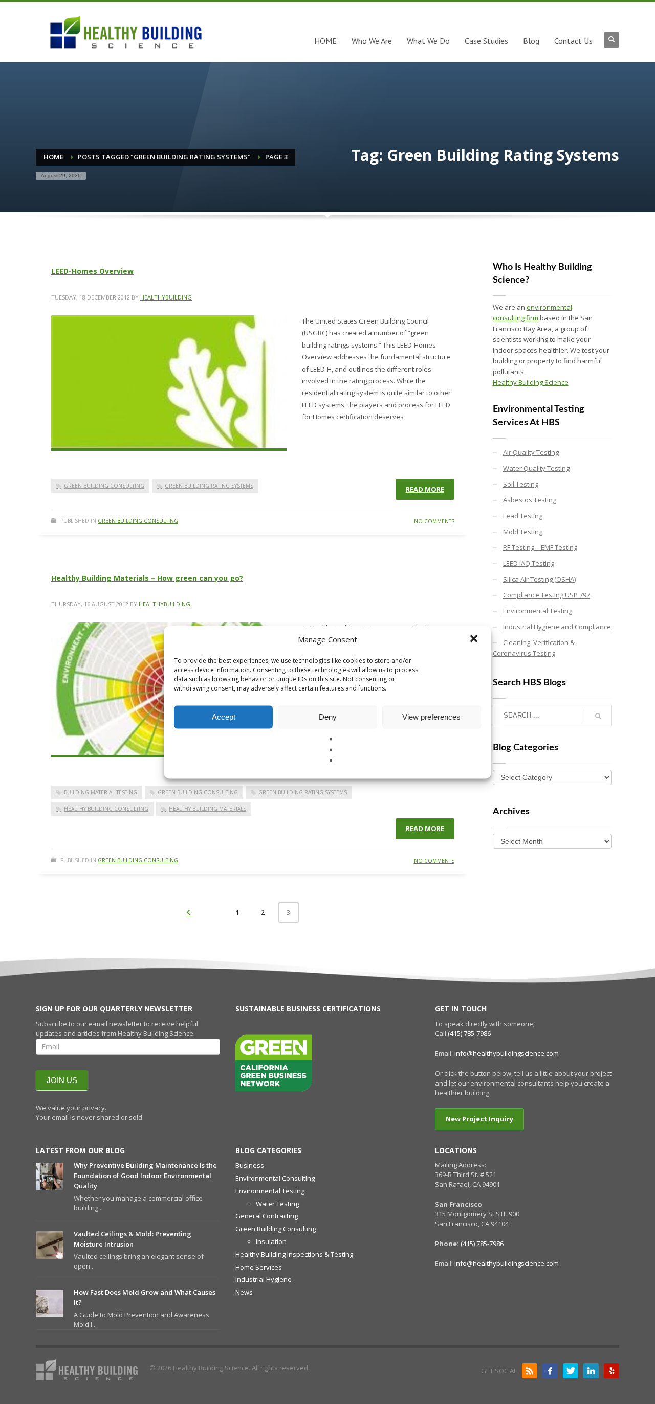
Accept (223, 716)
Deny (328, 716)
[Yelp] (611, 1370)
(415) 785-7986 (469, 1033)
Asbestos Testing (529, 499)
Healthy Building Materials (207, 808)
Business (249, 1165)
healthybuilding (166, 297)
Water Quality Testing (536, 468)
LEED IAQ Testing (528, 563)
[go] (598, 716)
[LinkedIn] (591, 1370)
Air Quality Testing (531, 452)
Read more (425, 489)
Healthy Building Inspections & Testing (294, 1254)
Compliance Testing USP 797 (546, 595)
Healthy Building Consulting (106, 808)
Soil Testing (520, 484)
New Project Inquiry (479, 1118)
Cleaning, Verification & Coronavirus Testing (534, 648)
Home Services (258, 1267)
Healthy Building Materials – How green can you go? (147, 578)
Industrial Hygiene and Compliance (557, 626)
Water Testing (277, 1203)
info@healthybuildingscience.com (506, 1053)
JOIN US (62, 1080)
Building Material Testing (100, 792)
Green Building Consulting (104, 485)
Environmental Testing (537, 610)
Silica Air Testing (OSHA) (539, 579)
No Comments (434, 521)
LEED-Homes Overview (92, 271)
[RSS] (529, 1370)
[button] (475, 639)
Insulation (271, 1241)
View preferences (431, 716)
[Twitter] (570, 1370)
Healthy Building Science (531, 382)
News (244, 1292)
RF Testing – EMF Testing (540, 547)
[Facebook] (550, 1370)
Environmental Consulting (275, 1178)
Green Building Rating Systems (209, 485)
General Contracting (266, 1216)
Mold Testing (522, 531)
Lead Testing (522, 515)
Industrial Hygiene (263, 1279)
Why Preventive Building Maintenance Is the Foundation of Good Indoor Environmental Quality (145, 1175)
